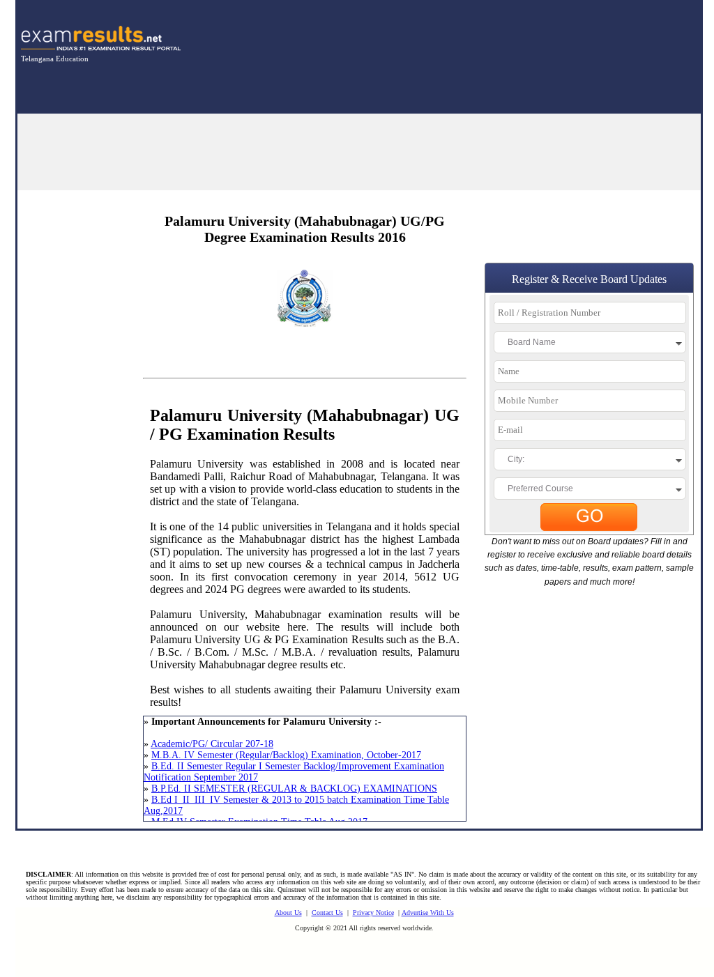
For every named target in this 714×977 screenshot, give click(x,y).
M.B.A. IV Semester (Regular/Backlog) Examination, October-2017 (286, 755)
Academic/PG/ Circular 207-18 (212, 744)
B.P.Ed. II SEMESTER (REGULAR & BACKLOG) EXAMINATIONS (294, 788)
